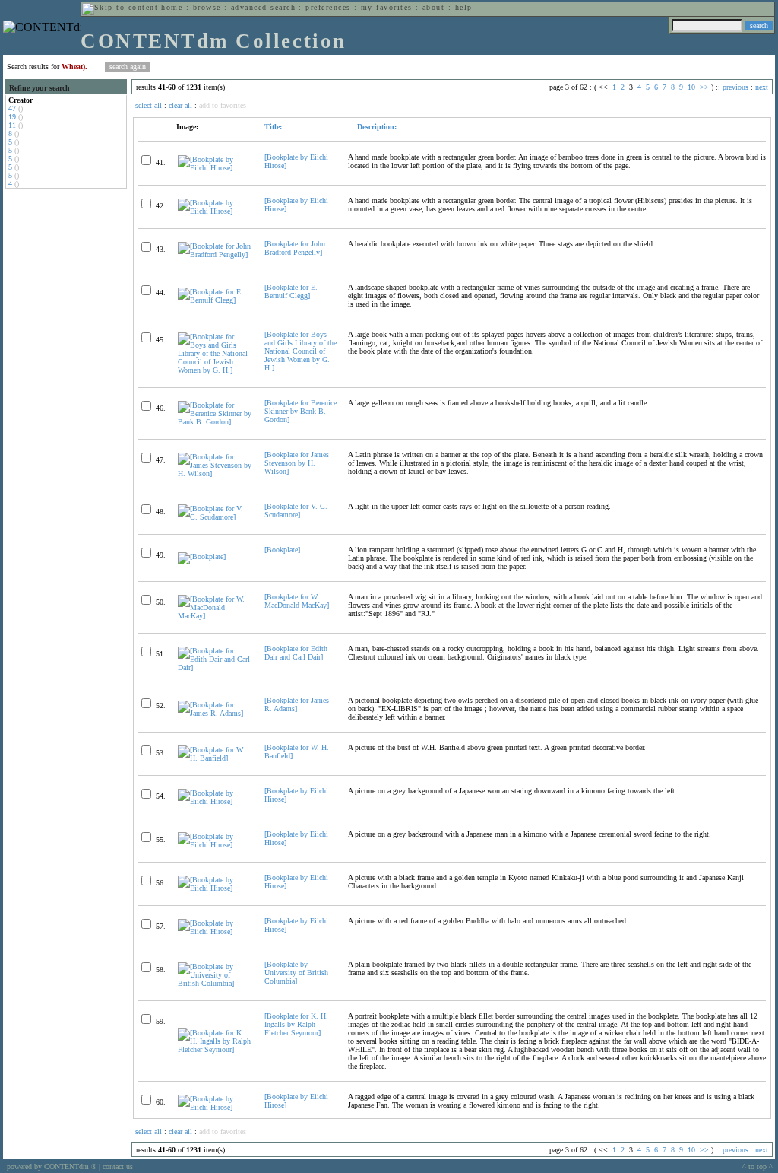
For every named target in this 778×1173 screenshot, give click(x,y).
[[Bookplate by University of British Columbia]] (214, 983)
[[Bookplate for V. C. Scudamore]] (214, 517)
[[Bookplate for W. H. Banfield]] (214, 758)
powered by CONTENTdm (51, 1166)
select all (148, 105)
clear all (180, 105)
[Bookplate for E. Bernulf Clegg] (291, 291)
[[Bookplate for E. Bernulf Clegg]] (214, 300)
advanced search (263, 7)
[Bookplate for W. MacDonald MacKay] (296, 601)
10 (691, 87)
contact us (118, 1166)
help (464, 7)
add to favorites (222, 105)
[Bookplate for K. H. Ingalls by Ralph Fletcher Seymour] (296, 1024)
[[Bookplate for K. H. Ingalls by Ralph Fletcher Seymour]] (214, 1049)
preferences (327, 7)
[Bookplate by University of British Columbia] (296, 972)
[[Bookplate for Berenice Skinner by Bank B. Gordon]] (214, 422)
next (761, 87)
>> (704, 87)
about (433, 7)
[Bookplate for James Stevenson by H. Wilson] (296, 462)
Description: (376, 126)
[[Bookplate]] (202, 556)
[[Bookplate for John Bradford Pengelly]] (214, 254)
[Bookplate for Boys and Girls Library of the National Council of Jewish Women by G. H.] (300, 351)
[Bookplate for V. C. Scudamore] (295, 510)
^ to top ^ (757, 1166)
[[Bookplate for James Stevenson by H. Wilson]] (214, 473)
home (171, 7)
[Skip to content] (120, 7)
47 (12, 108)
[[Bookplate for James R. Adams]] (214, 713)
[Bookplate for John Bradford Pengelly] (294, 248)
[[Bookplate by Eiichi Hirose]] (214, 168)
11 (12, 125)
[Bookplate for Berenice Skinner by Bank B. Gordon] (300, 411)
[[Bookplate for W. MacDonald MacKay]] (214, 616)
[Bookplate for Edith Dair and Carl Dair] (295, 652)
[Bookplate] (282, 549)
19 (12, 117)
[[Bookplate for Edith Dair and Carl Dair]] (214, 667)
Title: (273, 126)
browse (207, 7)
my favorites (387, 7)
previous (735, 87)
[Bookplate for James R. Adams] (296, 704)
